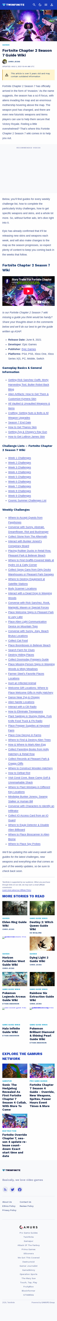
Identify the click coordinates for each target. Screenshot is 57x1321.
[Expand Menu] (46, 5)
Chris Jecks (8, 929)
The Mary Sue (28, 1278)
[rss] (5, 1190)
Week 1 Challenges (19, 457)
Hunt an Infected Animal (22, 683)
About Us (7, 1202)
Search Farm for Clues (21, 650)
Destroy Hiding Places (21, 654)
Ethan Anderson (10, 1004)
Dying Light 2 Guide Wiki (39, 959)
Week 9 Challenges (19, 495)
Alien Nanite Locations (21, 702)
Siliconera (29, 1253)
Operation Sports (28, 1274)
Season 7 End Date (19, 422)
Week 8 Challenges (19, 491)
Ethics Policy (8, 1206)
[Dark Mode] (40, 5)
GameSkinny (28, 1270)
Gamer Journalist (28, 1266)
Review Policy (26, 1206)
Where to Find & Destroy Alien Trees (29, 739)
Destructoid (28, 1262)
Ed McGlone (36, 933)
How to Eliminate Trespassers (25, 711)
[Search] (34, 5)
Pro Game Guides (29, 1233)
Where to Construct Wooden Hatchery (30, 768)
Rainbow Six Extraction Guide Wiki (42, 996)
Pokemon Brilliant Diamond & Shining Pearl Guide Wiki (42, 1034)
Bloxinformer (28, 1291)
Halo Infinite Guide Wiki (11, 1030)
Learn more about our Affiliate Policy (16, 890)
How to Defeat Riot (19, 772)
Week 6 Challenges (19, 481)
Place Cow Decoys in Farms (24, 735)
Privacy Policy (9, 1210)
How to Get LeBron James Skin (26, 436)
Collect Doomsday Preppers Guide (28, 659)
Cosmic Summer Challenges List (27, 500)
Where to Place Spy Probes (24, 843)
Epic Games (29, 349)
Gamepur (28, 1241)
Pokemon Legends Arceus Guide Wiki (14, 996)
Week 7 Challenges (19, 486)
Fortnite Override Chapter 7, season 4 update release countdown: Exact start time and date (14, 1145)
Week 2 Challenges (19, 462)
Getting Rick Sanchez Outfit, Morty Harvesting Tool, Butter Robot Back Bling (28, 384)
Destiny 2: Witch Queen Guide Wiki (41, 925)
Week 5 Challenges (19, 476)
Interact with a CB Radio (22, 706)
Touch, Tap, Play (28, 1282)
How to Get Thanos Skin (22, 427)
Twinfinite (28, 1237)
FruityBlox (28, 1286)
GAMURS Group (48, 1302)
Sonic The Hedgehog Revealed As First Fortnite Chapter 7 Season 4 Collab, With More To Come (14, 1097)
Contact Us (25, 1202)
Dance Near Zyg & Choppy (24, 697)
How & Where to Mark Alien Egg (27, 744)
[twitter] (12, 1190)
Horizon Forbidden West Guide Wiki (13, 961)
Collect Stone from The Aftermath (27, 536)
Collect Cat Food (18, 640)
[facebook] (20, 1190)
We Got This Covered (28, 1257)
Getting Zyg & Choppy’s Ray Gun (27, 431)
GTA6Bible (28, 1295)
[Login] (52, 5)
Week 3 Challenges (19, 467)
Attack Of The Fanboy (29, 1245)
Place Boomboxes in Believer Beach (29, 645)
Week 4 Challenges (19, 472)
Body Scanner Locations (22, 588)
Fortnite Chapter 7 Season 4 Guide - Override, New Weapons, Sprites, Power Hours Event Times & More (42, 1095)
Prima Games (28, 1249)
